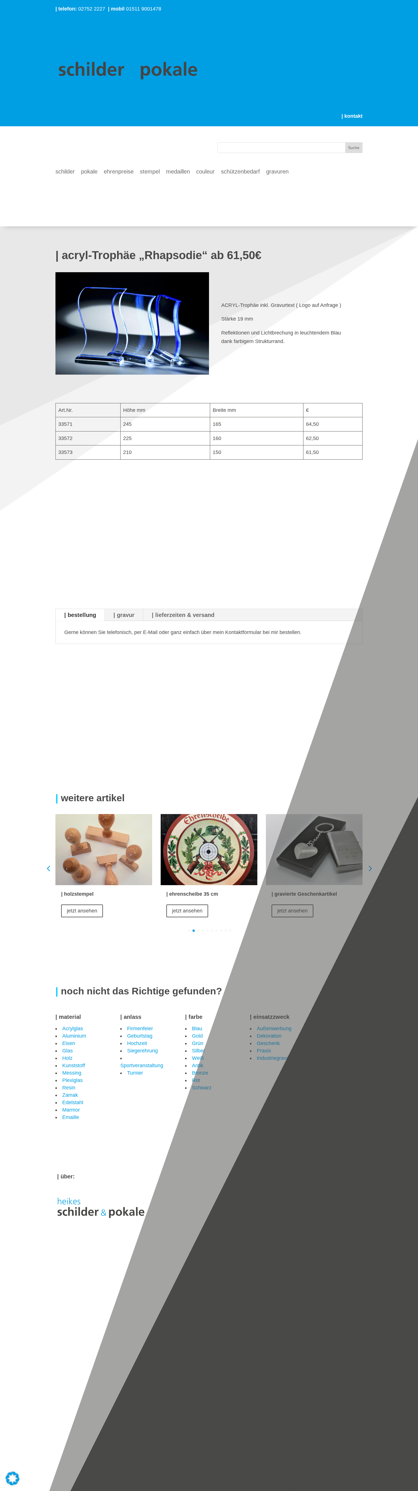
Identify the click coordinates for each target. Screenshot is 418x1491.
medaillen (178, 172)
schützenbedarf (240, 172)
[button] (370, 869)
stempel (150, 172)
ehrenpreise (119, 172)
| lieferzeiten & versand (183, 615)
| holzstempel (77, 894)
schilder (65, 172)
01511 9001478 (134, 9)
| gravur (123, 615)
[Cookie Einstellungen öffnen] (12, 1483)
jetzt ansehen (82, 911)
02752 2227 (80, 9)
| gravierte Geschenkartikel (304, 894)
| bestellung (80, 615)
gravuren (277, 172)
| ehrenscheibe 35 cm (193, 894)
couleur (205, 172)
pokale (89, 172)
